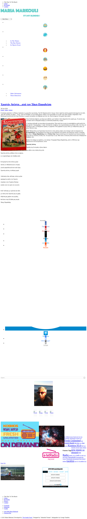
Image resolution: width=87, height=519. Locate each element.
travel (76, 461)
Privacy (6, 501)
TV (77, 461)
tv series (81, 461)
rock (77, 455)
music (81, 447)
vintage (10, 110)
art (65, 437)
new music (76, 449)
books (71, 437)
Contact (6, 6)
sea (80, 455)
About (5, 3)
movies (77, 447)
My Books (7, 5)
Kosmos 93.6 (74, 445)
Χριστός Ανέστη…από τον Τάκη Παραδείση (26, 104)
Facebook (6, 505)
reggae (70, 455)
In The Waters (14, 41)
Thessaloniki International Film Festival (75, 459)
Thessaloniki (72, 457)
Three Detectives (15, 95)
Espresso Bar (7, 513)
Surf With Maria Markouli (11, 511)
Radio (66, 455)
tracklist (70, 461)
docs (81, 437)
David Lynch (75, 437)
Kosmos (66, 445)
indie (81, 443)
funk (82, 441)
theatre (66, 457)
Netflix (84, 447)
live (82, 446)
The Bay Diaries (15, 43)
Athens (68, 437)
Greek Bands (69, 443)
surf (64, 457)
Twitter (6, 508)
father (6, 110)
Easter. (2, 110)
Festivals (78, 438)
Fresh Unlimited (72, 440)
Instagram (6, 507)
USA (4, 463)
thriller (64, 461)
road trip (74, 455)
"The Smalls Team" (27, 517)
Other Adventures (15, 93)
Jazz (83, 443)
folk (81, 438)
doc (79, 437)
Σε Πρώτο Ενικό (15, 45)
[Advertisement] (43, 363)
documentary (67, 438)
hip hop (77, 443)
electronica (73, 438)
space (85, 455)
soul (82, 455)
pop (79, 452)
